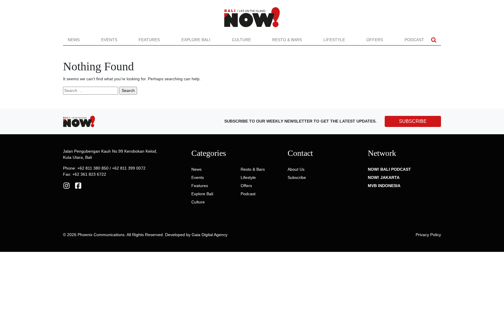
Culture (241, 39)
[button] (434, 39)
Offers (374, 39)
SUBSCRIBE (413, 121)
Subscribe (297, 177)
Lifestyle (334, 39)
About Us (296, 169)
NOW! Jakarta (384, 177)
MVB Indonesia (384, 185)
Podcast (414, 39)
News (74, 39)
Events (109, 39)
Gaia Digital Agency (210, 234)
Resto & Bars (287, 39)
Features (149, 39)
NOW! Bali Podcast (389, 169)
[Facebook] (78, 185)
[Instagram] (66, 185)
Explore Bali (195, 39)
